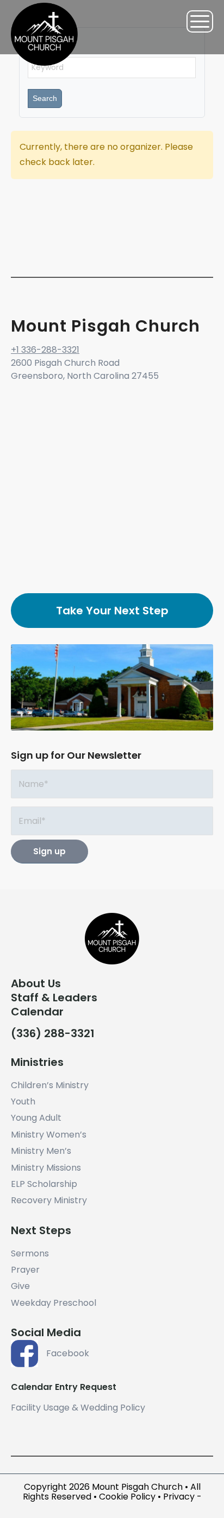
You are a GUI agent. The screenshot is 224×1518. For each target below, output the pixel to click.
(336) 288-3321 (53, 1033)
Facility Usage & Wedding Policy (78, 1407)
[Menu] (194, 21)
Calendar (37, 1011)
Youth (23, 1101)
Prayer (25, 1269)
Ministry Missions (46, 1167)
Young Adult (36, 1117)
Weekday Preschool (53, 1303)
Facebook (67, 1353)
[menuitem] (194, 21)
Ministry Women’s (48, 1134)
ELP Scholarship (44, 1184)
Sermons (30, 1253)
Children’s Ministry (50, 1085)
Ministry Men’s (41, 1151)
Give (20, 1286)
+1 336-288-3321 (45, 350)
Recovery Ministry (49, 1200)
